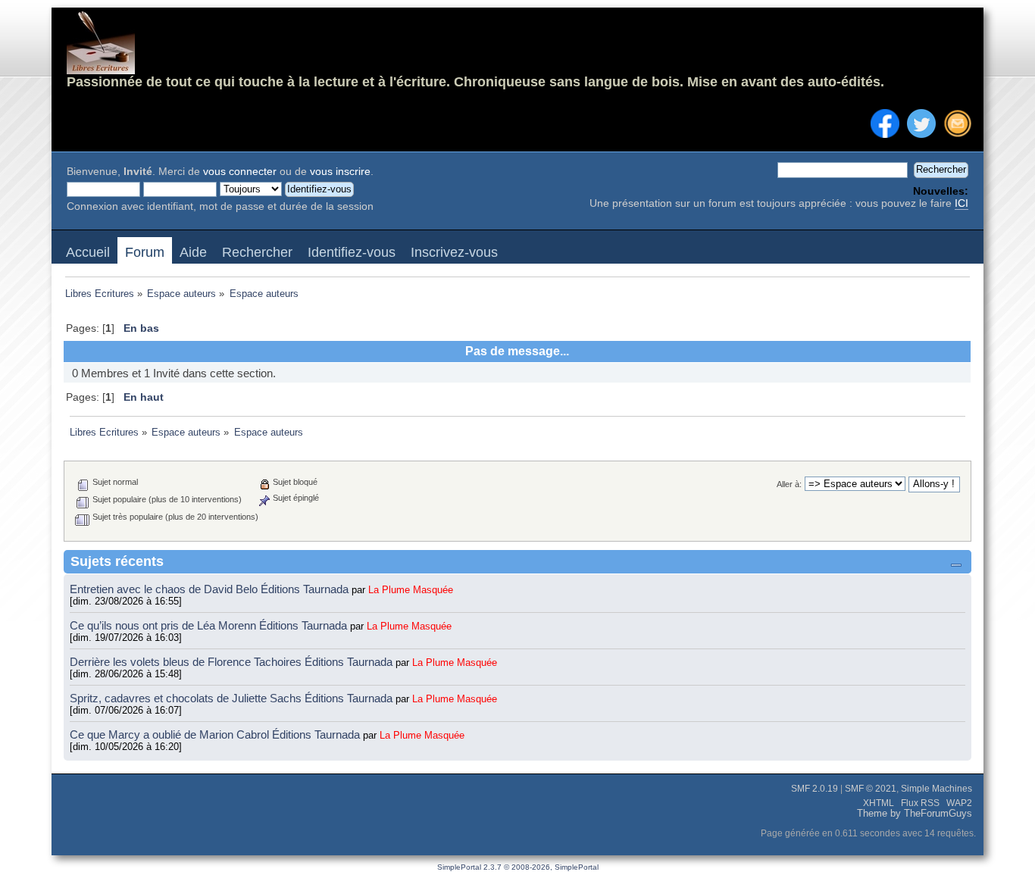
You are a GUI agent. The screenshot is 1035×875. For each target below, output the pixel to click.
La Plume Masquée (410, 589)
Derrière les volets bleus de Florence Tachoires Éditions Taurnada (233, 661)
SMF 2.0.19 (814, 788)
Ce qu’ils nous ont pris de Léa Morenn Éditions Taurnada (210, 625)
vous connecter (240, 171)
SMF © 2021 (870, 788)
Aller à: (789, 484)
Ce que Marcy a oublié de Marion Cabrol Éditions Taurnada (216, 734)
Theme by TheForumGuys (914, 813)
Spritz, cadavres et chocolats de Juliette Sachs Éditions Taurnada (233, 698)
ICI (961, 203)
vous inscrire (340, 171)
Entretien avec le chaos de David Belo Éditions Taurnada (211, 589)
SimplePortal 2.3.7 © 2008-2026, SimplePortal (518, 867)
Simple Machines (936, 788)
